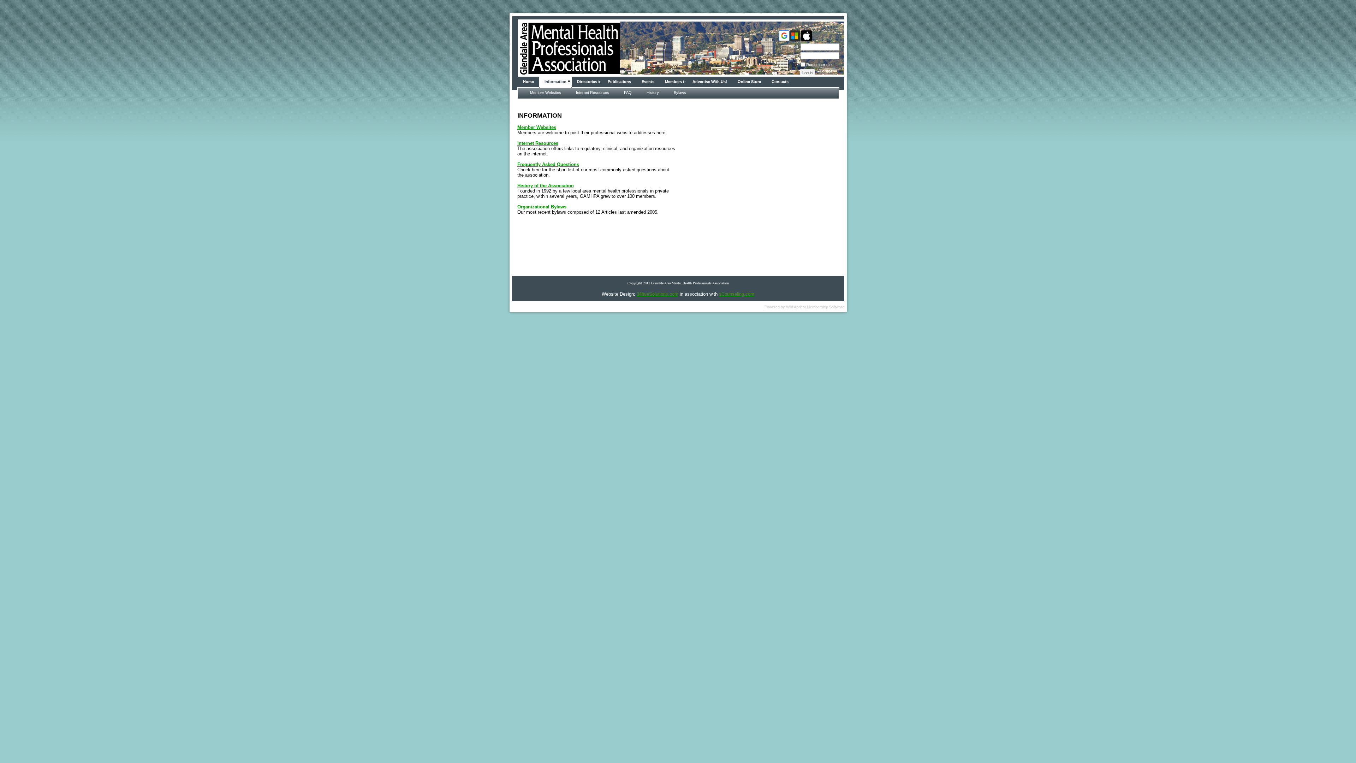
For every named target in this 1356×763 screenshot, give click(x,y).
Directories (587, 81)
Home (528, 81)
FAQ (628, 92)
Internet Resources (592, 92)
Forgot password (829, 73)
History (653, 92)
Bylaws (680, 92)
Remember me (819, 65)
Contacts (780, 81)
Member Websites (545, 92)
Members (673, 81)
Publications (619, 81)
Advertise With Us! (709, 81)
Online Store (749, 81)
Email (792, 47)
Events (648, 81)
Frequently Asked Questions (548, 164)
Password (788, 55)
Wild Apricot (796, 307)
